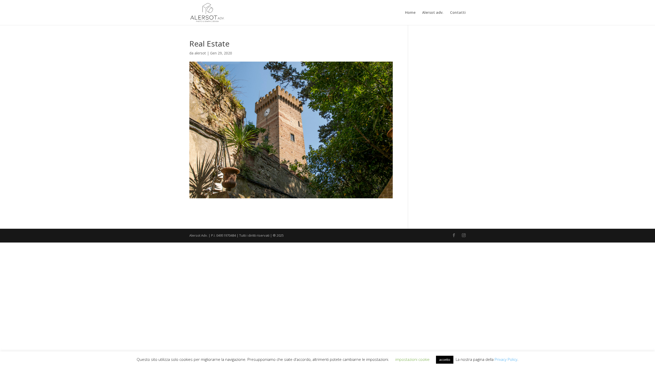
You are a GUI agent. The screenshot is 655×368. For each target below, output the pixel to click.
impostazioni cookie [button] (412, 359)
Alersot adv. (432, 13)
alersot (200, 53)
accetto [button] (444, 359)
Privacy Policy (506, 359)
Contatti (458, 13)
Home (410, 13)
